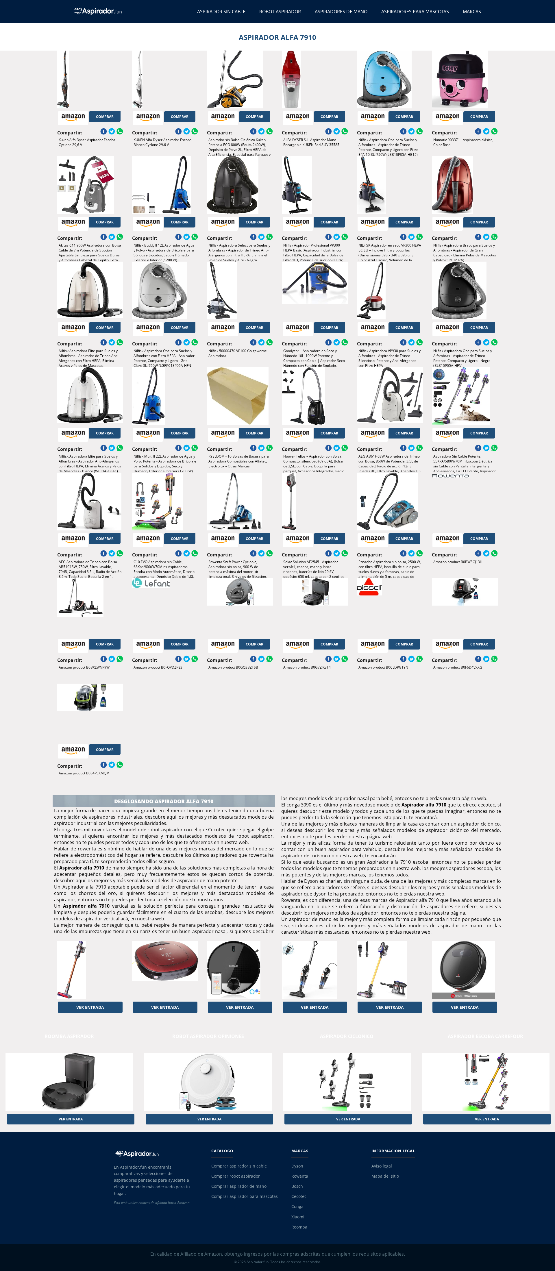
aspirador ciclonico (346, 1036)
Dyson (297, 1166)
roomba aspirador (69, 1036)
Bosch (297, 1186)
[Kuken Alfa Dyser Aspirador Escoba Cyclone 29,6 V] (90, 79)
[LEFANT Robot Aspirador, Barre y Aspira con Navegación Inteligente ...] (465, 970)
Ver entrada (90, 1007)
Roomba (299, 1227)
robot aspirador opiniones (208, 1036)
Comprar (105, 116)
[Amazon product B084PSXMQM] (90, 712)
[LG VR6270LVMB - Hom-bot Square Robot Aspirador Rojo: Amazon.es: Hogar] (165, 970)
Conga (297, 1206)
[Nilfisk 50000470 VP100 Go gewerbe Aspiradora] (240, 290)
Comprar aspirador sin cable (239, 1166)
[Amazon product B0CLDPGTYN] (390, 607)
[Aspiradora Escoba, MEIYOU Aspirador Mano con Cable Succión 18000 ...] (315, 970)
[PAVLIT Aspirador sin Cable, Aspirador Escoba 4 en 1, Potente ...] (390, 970)
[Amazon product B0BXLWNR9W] (90, 607)
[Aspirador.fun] (157, 1154)
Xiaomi (297, 1217)
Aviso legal (381, 1166)
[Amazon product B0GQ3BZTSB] (240, 607)
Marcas (472, 11)
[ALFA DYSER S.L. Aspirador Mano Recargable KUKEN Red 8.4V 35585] (315, 79)
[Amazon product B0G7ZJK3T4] (315, 607)
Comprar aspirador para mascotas (244, 1196)
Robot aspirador (280, 11)
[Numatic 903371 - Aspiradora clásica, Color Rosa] (465, 79)
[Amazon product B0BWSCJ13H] (465, 501)
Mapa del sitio (385, 1176)
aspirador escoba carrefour (485, 1036)
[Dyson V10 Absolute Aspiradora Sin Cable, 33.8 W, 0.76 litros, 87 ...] (90, 970)
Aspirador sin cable (221, 11)
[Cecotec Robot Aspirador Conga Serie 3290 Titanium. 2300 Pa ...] (240, 970)
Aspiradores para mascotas (415, 11)
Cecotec (298, 1196)
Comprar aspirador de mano (239, 1186)
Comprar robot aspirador (235, 1176)
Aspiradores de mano (341, 11)
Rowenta (299, 1176)
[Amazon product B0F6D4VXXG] (465, 607)
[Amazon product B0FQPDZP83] (165, 607)
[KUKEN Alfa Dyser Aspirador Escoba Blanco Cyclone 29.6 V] (165, 79)
